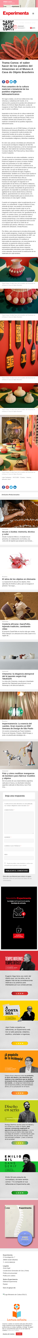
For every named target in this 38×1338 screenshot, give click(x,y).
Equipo (5, 1284)
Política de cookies (9, 1275)
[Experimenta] (16, 13)
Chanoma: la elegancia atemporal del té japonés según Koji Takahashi (18, 676)
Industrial (5, 621)
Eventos (22, 477)
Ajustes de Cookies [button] (8, 1334)
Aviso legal (6, 1268)
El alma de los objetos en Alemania (18, 579)
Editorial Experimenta (10, 1281)
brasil (9, 479)
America (29, 477)
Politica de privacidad (10, 1273)
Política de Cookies (13, 1330)
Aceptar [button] (19, 1334)
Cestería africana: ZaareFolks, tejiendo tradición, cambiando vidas (16, 626)
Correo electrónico (12, 846)
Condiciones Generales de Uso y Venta (16, 1270)
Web (5, 854)
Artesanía (5, 529)
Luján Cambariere (6, 477)
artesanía (4, 479)
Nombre (7, 837)
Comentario (9, 810)
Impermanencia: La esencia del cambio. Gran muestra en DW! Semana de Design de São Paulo (17, 726)
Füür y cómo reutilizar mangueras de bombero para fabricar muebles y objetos (18, 775)
